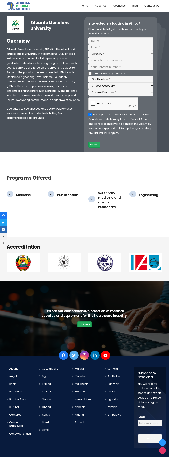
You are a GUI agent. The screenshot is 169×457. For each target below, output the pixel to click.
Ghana (46, 407)
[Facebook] (63, 355)
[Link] (19, 5)
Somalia (112, 369)
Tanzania (113, 384)
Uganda (112, 399)
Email (142, 417)
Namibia (80, 407)
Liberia (46, 422)
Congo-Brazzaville (16, 424)
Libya (45, 430)
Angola (13, 376)
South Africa (115, 376)
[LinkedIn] (95, 355)
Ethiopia (47, 391)
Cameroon (16, 415)
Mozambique (83, 399)
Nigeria (79, 415)
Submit (94, 144)
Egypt (46, 376)
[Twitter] (74, 355)
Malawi (79, 369)
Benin (12, 384)
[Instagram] (84, 355)
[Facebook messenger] (162, 442)
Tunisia (111, 391)
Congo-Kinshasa (20, 434)
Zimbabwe (114, 415)
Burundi (14, 407)
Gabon (46, 399)
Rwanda (80, 422)
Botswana (15, 391)
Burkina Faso (17, 399)
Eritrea (46, 384)
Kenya (46, 415)
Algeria (13, 369)
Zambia (112, 407)
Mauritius (80, 376)
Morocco (80, 391)
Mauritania (81, 384)
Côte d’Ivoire (50, 369)
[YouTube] (105, 355)
